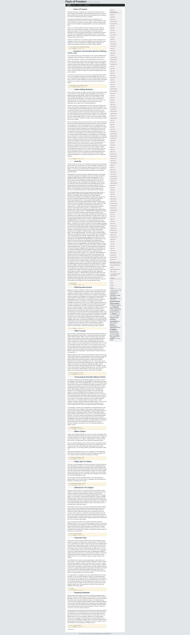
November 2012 (113, 205)
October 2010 (113, 259)
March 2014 (112, 169)
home (111, 309)
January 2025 (113, 35)
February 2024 (113, 44)
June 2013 (112, 189)
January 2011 (113, 255)
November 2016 (113, 136)
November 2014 (113, 163)
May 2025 (112, 28)
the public (114, 337)
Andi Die (77, 161)
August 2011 (112, 239)
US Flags (112, 10)
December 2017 (113, 111)
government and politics (76, 427)
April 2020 (112, 73)
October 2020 (113, 61)
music (83, 457)
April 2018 (112, 102)
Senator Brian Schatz (72, 607)
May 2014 (112, 165)
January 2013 (113, 201)
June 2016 (112, 145)
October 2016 (113, 138)
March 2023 (112, 50)
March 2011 (112, 250)
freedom (74, 47)
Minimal (106, 633)
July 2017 (112, 120)
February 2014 (113, 171)
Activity (80, 5)
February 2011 (113, 252)
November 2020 (113, 59)
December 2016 (113, 133)
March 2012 (112, 223)
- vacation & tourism (114, 290)
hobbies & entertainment (76, 483)
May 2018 (112, 100)
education (114, 298)
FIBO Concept (79, 331)
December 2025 (113, 21)
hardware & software (115, 305)
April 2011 (112, 248)
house (118, 309)
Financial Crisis (80, 538)
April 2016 (112, 149)
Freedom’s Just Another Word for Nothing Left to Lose (86, 52)
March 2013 (112, 196)
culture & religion (76, 625)
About (74, 5)
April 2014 (112, 167)
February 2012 (113, 225)
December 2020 (113, 57)
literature (112, 312)
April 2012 (112, 221)
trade (119, 338)
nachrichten (73, 283)
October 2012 (113, 207)
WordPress (98, 633)
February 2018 (113, 106)
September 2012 (113, 210)
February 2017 (113, 131)
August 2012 (113, 212)
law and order (113, 311)
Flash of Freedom (75, 1)
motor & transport (77, 533)
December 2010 (113, 257)
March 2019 (112, 86)
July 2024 (112, 37)
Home (69, 5)
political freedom (79, 85)
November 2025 (113, 23)
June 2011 (112, 243)
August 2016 (113, 140)
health (111, 307)
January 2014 (113, 174)
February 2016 (113, 154)
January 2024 (113, 46)
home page (114, 309)
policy (119, 327)
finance (72, 588)
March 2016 (112, 151)
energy (119, 298)
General (75, 48)
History (116, 307)
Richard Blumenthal (77, 168)
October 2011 (113, 234)
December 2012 (113, 203)
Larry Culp (76, 447)
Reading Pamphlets (82, 593)
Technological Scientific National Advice (90, 377)
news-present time (114, 316)
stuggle (86, 85)
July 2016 (112, 142)
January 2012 (113, 228)
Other (119, 321)
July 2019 (112, 79)
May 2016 (112, 147)
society (112, 332)
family (111, 299)
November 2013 (113, 178)
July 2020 (112, 66)
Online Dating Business (83, 89)
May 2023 (112, 48)
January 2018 (113, 109)
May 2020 (112, 70)
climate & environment (114, 293)
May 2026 (112, 14)
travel (111, 340)
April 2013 (112, 194)
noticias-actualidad (113, 320)
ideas (78, 47)
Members (87, 5)
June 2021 (112, 55)
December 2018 (113, 88)
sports (81, 372)
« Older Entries (70, 629)
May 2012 (112, 219)
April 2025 (112, 30)
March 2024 (112, 41)
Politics (113, 329)
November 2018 (113, 91)
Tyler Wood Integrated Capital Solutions (94, 100)
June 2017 (112, 122)
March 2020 (112, 75)
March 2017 (112, 129)
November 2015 (113, 156)
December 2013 (113, 176)
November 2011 (113, 232)
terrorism (82, 47)
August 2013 (113, 185)
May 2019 (112, 84)
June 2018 (112, 97)
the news (113, 336)
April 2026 (112, 17)
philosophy (113, 327)
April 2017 (112, 127)
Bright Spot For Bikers (83, 462)
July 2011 (112, 241)
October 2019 (113, 77)
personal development (113, 325)
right (117, 331)
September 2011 (113, 237)
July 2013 (112, 187)
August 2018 (113, 93)
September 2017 (113, 118)
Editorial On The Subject (84, 488)
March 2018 (112, 104)
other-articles (113, 323)
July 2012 (112, 214)
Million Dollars (80, 431)
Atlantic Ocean (78, 556)
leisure (84, 483)
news (114, 314)
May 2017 (112, 124)
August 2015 (113, 160)
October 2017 (113, 115)
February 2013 (113, 198)
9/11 (71, 47)
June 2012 (112, 216)
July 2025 (112, 26)
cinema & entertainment (75, 457)
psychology (113, 331)
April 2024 (112, 39)
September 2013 (113, 183)
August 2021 (113, 53)
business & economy (113, 292)
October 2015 (113, 158)
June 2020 (112, 68)
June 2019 (112, 82)
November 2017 (113, 113)
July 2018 (112, 95)
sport (114, 334)
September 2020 (113, 64)
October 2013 (113, 180)
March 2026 (112, 19)
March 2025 (112, 32)
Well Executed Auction (83, 287)
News (78, 86)
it (120, 309)
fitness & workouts (75, 372)
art (71, 625)
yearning (87, 47)
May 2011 (112, 246)
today (116, 338)
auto (71, 533)
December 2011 (113, 230)
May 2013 (112, 192)
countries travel (115, 295)
